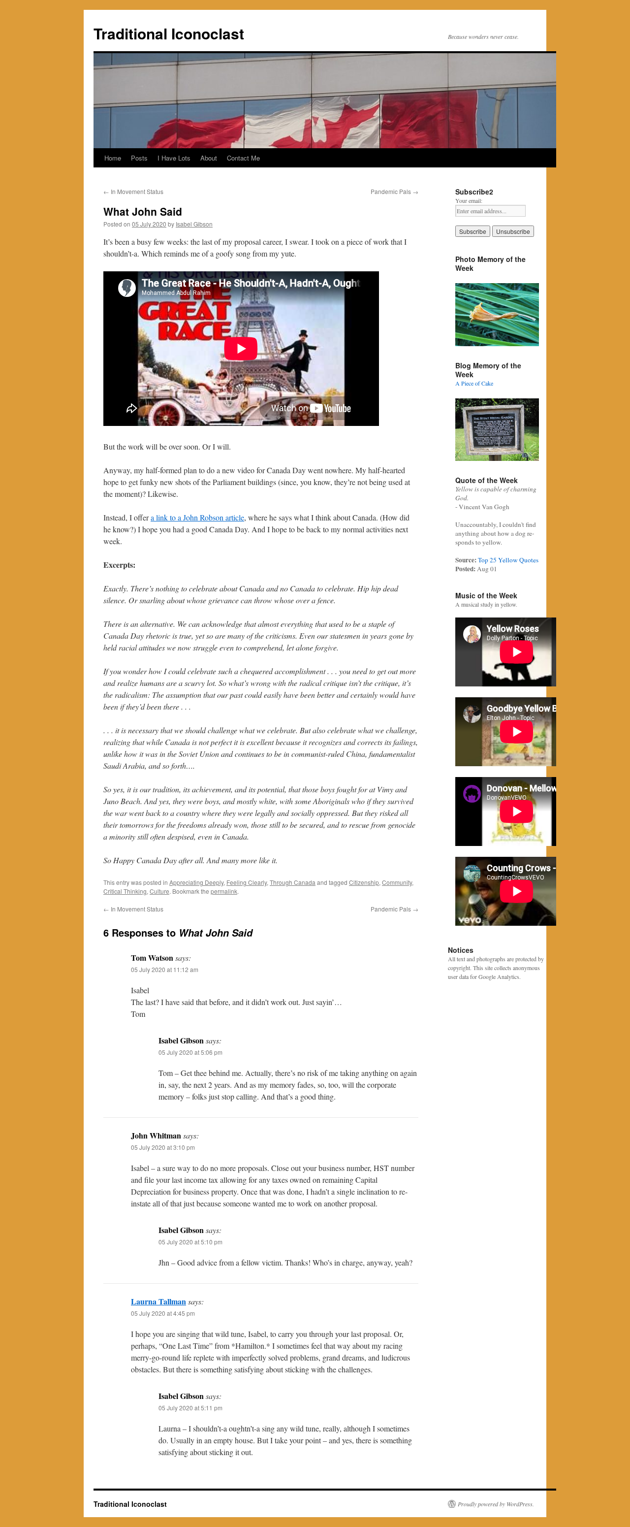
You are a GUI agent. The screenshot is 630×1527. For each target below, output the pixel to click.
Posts (139, 157)
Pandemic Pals (394, 191)
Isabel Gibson (194, 224)
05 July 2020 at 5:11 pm (190, 1407)
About (208, 157)
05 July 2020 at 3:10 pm (163, 1147)
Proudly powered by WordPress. (496, 1504)
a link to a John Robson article (197, 517)
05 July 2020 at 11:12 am (164, 969)
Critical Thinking (125, 891)
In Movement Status (133, 191)
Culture (159, 891)
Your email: (468, 200)
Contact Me (243, 157)
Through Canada (292, 882)
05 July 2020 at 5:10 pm (190, 1241)
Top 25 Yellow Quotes (508, 559)
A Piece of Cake (474, 383)
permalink (224, 891)
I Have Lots (174, 157)
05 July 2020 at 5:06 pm (190, 1052)
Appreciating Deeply (196, 882)
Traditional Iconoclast (169, 33)
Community (397, 882)
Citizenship (364, 882)
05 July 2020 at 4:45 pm (163, 1313)
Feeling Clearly (246, 882)
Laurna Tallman (158, 1301)
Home (112, 157)
